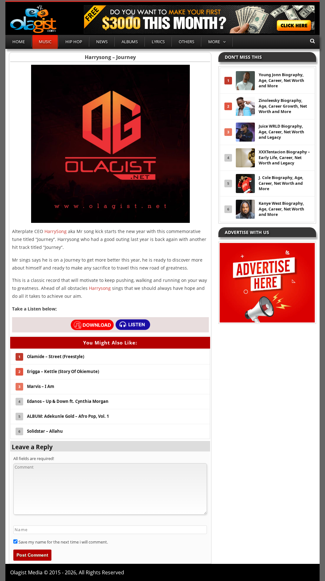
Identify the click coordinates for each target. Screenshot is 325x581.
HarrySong (55, 231)
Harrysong (100, 288)
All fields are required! (33, 458)
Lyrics (158, 41)
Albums (130, 41)
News (102, 41)
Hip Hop (73, 41)
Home (18, 41)
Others (186, 41)
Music (45, 41)
